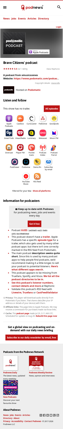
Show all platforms (42, 191)
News (6, 18)
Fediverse (43, 123)
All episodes (51, 108)
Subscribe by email (48, 168)
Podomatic (34, 90)
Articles (32, 18)
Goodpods (54, 123)
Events (22, 18)
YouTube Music (26, 182)
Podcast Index (42, 153)
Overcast (9, 152)
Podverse (26, 167)
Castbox (20, 123)
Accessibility (17, 421)
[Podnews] (23, 8)
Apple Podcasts (9, 124)
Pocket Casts (32, 153)
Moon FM (54, 138)
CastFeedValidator (47, 292)
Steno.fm (37, 167)
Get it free (34, 223)
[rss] (58, 416)
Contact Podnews (32, 421)
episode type (45, 240)
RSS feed (37, 181)
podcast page (22, 313)
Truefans (28, 292)
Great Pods (9, 138)
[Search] (59, 8)
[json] (54, 416)
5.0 (15, 69)
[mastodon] (41, 416)
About (16, 418)
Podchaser (14, 167)
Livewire (16, 292)
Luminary (31, 138)
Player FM (20, 152)
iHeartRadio (20, 138)
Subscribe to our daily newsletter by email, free (31, 337)
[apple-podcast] (39, 53)
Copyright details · (47, 83)
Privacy (6, 421)
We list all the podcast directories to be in (35, 278)
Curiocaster (32, 123)
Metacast (43, 138)
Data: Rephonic (53, 69)
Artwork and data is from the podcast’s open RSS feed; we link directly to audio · (33, 83)
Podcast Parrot (54, 153)
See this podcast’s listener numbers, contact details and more (32, 284)
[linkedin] (48, 416)
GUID (24, 230)
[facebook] (44, 416)
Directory (43, 18)
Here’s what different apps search (35, 268)
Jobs (13, 18)
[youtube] (51, 416)
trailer (46, 236)
